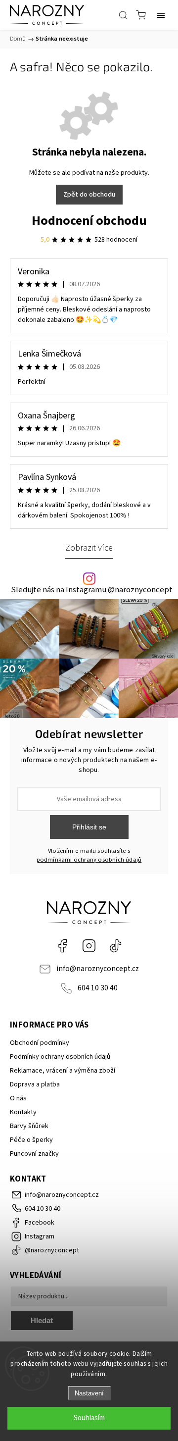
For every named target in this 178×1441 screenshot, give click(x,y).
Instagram (89, 945)
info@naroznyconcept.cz (97, 968)
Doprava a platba (35, 1084)
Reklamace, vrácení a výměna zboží (62, 1071)
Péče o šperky (31, 1140)
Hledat (42, 1320)
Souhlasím (89, 1418)
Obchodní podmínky (39, 1043)
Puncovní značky (34, 1154)
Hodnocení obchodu (89, 220)
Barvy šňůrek (29, 1126)
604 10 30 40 (98, 987)
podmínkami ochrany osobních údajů (89, 859)
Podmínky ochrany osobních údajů (60, 1057)
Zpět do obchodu (89, 195)
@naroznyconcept (115, 945)
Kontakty (23, 1112)
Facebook (62, 945)
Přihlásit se (89, 827)
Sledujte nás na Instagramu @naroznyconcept (92, 590)
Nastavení (89, 1393)
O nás (18, 1098)
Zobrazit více (89, 547)
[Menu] (161, 15)
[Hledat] (123, 14)
